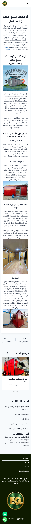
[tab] (17, 391)
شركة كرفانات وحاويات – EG (17, 380)
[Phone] (4, 514)
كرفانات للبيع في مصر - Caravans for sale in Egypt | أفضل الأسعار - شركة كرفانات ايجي (17, 440)
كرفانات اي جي (24, 340)
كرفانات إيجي (6, 340)
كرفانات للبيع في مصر (22, 414)
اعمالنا (7, 47)
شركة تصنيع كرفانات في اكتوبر (19, 428)
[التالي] (4, 373)
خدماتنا (26, 466)
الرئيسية (26, 458)
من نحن (26, 462)
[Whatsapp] (4, 519)
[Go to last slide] (26, 373)
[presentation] (15, 366)
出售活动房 (25, 418)
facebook (7, 49)
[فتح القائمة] (27, 3)
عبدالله (21, 385)
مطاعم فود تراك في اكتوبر (20, 423)
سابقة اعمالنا (24, 471)
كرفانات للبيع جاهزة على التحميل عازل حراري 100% (17, 408)
